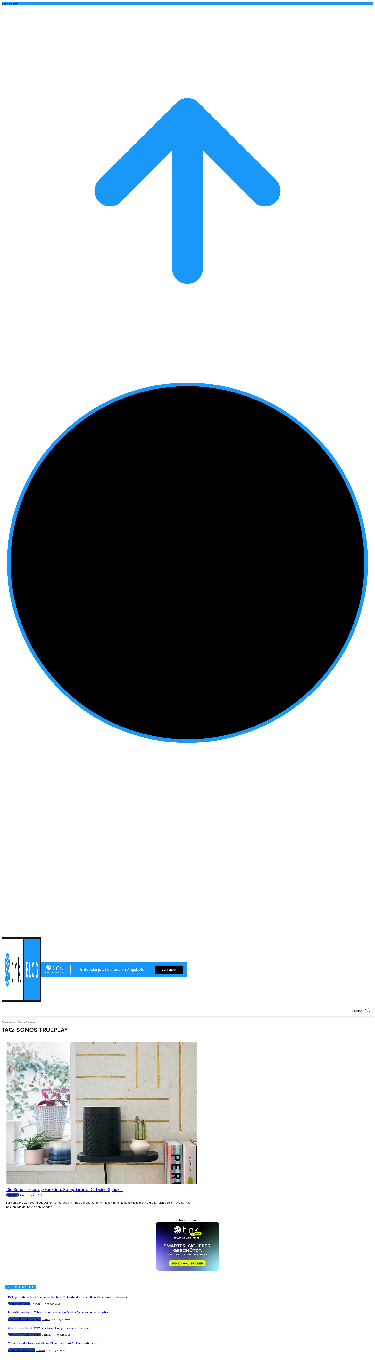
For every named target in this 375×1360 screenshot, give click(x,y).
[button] (362, 1010)
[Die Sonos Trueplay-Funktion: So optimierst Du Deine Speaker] (101, 1113)
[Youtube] (371, 932)
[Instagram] (355, 932)
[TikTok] (365, 932)
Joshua (46, 1319)
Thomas (35, 1303)
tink (22, 1195)
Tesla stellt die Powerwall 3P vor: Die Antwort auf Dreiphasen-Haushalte (54, 1343)
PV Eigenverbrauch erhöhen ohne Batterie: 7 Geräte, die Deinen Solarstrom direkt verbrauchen (68, 1297)
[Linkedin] (360, 932)
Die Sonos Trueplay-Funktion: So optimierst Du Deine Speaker (64, 1189)
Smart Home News (21, 1350)
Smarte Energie (19, 1303)
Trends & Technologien (24, 1319)
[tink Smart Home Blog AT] (21, 969)
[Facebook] (349, 932)
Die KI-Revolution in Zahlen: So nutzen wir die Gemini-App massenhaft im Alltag (58, 1312)
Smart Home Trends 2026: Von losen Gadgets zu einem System (48, 1328)
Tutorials (12, 1195)
